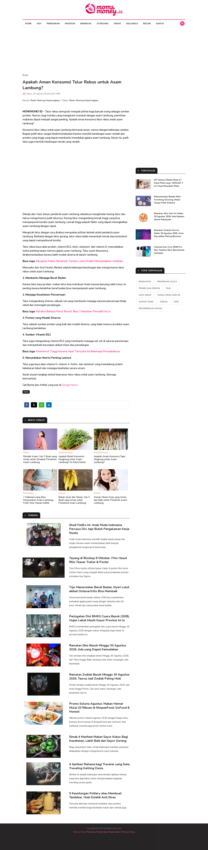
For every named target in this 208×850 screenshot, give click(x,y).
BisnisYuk (85, 23)
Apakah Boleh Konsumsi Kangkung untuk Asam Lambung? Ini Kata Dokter (72, 459)
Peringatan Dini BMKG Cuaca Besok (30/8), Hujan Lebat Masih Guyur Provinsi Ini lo (99, 618)
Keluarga (132, 23)
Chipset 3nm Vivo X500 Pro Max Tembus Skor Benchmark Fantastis (169, 250)
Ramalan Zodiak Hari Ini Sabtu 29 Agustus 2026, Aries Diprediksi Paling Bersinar (169, 233)
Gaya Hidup (145, 295)
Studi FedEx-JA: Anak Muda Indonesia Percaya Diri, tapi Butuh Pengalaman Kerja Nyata (99, 529)
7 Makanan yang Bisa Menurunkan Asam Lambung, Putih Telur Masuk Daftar (38, 500)
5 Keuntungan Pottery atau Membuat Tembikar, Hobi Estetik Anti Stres (95, 795)
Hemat (117, 23)
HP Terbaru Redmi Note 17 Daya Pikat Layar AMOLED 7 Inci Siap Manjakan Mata (168, 182)
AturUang (103, 23)
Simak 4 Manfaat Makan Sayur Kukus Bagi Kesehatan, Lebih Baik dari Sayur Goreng (98, 739)
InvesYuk (70, 23)
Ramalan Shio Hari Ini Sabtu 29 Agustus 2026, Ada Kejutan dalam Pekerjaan (169, 216)
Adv (39, 23)
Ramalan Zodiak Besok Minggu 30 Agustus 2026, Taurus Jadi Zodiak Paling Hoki (99, 676)
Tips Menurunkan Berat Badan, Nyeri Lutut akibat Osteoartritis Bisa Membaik (99, 589)
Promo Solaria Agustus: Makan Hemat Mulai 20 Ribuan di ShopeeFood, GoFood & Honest (99, 708)
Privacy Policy (128, 831)
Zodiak (164, 301)
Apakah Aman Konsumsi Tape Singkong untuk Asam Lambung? (109, 459)
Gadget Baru (146, 301)
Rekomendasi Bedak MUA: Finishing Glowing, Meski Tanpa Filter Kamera (167, 199)
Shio (176, 301)
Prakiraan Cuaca (167, 281)
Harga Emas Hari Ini (168, 295)
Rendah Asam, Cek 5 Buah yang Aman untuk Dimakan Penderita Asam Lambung (40, 459)
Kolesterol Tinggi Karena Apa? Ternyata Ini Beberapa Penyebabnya (78, 351)
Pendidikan (53, 23)
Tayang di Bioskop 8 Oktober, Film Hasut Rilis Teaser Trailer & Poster (98, 560)
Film (168, 288)
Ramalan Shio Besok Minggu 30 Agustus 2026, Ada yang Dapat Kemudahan (97, 647)
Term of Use (79, 831)
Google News (70, 385)
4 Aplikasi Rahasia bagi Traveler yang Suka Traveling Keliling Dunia (99, 766)
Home (28, 23)
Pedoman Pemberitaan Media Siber (103, 831)
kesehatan (145, 281)
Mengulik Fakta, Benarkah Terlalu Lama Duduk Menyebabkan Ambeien (79, 261)
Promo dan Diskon (149, 288)
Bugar (147, 23)
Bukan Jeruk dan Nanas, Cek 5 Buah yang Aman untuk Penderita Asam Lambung (74, 500)
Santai (160, 23)
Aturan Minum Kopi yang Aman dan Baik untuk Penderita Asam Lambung (110, 500)
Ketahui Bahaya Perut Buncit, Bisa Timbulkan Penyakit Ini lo (73, 311)
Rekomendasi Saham (150, 308)
